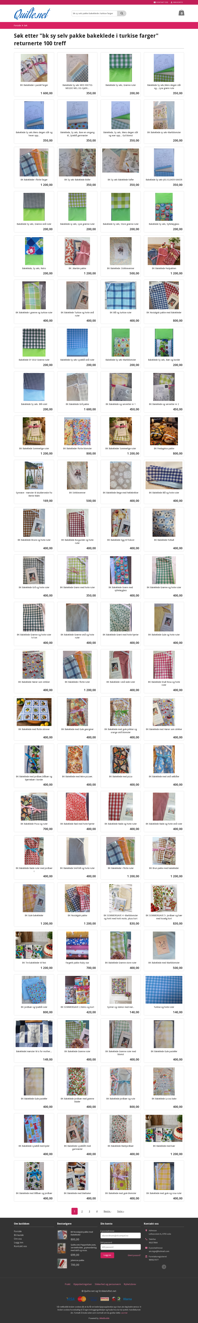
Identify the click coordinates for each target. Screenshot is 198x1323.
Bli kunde (19, 1234)
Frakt (68, 1284)
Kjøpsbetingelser (82, 1284)
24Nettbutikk (104, 1318)
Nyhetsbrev (130, 1284)
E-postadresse (107, 1231)
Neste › (107, 1211)
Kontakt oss (20, 1246)
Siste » (120, 1211)
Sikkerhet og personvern (108, 1284)
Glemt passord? (134, 1255)
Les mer (124, 1313)
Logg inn (18, 1242)
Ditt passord (106, 1242)
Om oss (18, 1238)
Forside (17, 25)
